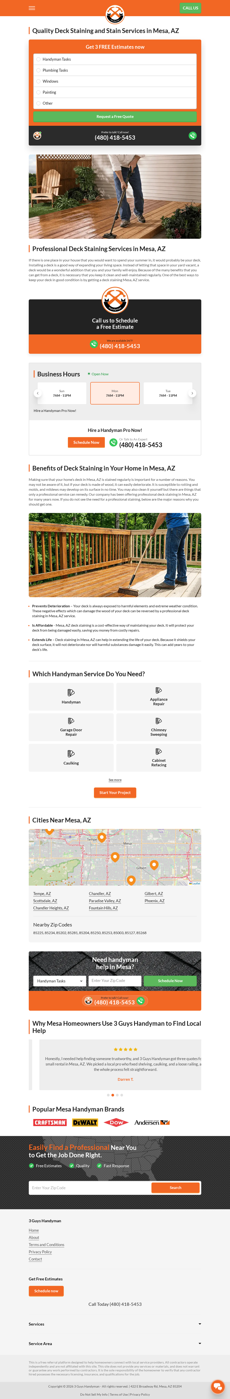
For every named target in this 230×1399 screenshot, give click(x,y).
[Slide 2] (112, 1095)
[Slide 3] (117, 1095)
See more (115, 780)
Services (36, 1324)
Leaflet (196, 883)
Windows (50, 81)
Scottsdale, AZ (45, 900)
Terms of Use (119, 1394)
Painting (49, 92)
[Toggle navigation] (32, 8)
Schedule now (46, 1290)
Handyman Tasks (57, 59)
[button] (115, 857)
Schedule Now (86, 442)
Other (48, 103)
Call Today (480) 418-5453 (115, 1304)
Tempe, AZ (42, 893)
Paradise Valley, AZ (105, 900)
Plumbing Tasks (55, 70)
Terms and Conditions (46, 1244)
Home (34, 1230)
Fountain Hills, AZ (103, 908)
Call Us (190, 7)
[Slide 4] (121, 1095)
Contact (35, 1259)
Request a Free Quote (115, 116)
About (34, 1237)
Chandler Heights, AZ (51, 908)
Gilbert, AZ (154, 893)
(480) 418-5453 (120, 346)
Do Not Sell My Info (94, 1394)
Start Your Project (115, 792)
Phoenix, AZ (155, 900)
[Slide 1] (108, 1095)
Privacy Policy (40, 1251)
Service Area (40, 1343)
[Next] (192, 393)
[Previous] (38, 393)
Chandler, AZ (100, 893)
